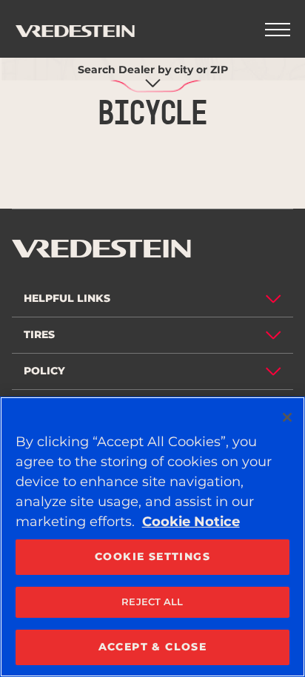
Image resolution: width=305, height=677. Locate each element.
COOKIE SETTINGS (152, 556)
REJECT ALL (152, 601)
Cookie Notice (191, 521)
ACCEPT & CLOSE (152, 646)
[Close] (287, 417)
